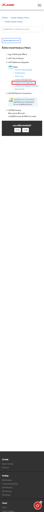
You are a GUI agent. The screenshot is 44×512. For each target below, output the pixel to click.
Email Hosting (7, 487)
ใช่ (26, 130)
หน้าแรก (5, 17)
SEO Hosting (7, 491)
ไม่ (18, 130)
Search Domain (8, 463)
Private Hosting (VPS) (10, 483)
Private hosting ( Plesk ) (14, 21)
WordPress (6, 495)
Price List (5, 467)
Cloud (4, 507)
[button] (39, 4)
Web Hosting (7, 480)
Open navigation (12, 40)
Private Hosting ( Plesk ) (20, 17)
